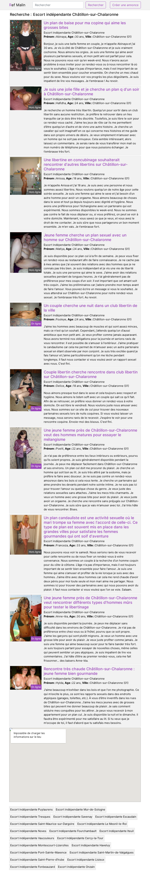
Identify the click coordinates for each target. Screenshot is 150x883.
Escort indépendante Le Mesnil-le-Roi (102, 824)
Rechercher (96, 5)
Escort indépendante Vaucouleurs (32, 838)
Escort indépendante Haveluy (91, 845)
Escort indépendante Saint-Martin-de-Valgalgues (102, 852)
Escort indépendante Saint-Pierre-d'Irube (37, 859)
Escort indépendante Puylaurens (31, 809)
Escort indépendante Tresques (30, 816)
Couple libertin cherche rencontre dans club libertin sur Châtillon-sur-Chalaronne (91, 374)
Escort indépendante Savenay (72, 816)
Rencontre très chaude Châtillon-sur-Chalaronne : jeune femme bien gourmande (89, 671)
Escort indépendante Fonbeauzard (32, 866)
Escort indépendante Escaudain (115, 816)
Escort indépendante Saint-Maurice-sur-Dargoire (42, 824)
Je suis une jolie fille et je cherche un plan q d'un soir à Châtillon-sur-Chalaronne (91, 91)
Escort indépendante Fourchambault (72, 831)
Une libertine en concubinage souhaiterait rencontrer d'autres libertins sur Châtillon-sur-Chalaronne (86, 164)
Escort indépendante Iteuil (117, 831)
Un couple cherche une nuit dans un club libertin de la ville (90, 307)
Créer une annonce (125, 5)
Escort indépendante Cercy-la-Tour (80, 838)
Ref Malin (17, 5)
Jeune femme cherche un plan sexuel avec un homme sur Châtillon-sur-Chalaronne (85, 237)
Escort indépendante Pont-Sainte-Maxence (38, 852)
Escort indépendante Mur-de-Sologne (80, 809)
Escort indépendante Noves (28, 831)
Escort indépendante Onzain (76, 866)
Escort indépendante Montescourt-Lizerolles (39, 845)
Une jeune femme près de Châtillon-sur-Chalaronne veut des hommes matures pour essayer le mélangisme (90, 435)
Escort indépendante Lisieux (85, 859)
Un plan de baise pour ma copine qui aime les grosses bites (85, 25)
